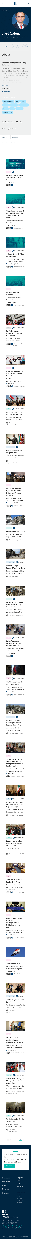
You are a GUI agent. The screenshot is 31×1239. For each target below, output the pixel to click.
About (5, 1185)
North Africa (23, 105)
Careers (19, 1194)
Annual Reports (21, 1192)
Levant (23, 101)
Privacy (18, 1196)
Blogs (18, 1183)
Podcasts (20, 1186)
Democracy (19, 108)
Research (6, 1177)
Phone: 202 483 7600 (7, 1223)
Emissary (6, 1181)
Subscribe (9, 1165)
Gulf (17, 101)
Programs (20, 1178)
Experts (5, 1189)
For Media (19, 1198)
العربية (6, 46)
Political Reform (8, 101)
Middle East (6, 92)
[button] (21, 1139)
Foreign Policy (7, 112)
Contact (19, 1190)
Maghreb (5, 105)
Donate (5, 1193)
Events (19, 1180)
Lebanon (5, 108)
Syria (12, 108)
